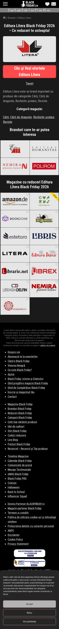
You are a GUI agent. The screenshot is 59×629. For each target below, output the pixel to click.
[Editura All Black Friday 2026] (15, 149)
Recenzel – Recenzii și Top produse (28, 448)
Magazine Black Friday (20, 404)
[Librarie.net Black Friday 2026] (15, 271)
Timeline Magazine (18, 456)
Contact (12, 396)
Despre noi (14, 352)
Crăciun (12, 483)
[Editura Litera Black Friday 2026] (15, 253)
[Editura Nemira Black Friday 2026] (15, 166)
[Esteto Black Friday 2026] (15, 236)
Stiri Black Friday (17, 431)
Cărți (6, 117)
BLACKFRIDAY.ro (32, 4)
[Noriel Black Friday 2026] (44, 218)
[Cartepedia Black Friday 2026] (15, 306)
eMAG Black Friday (18, 474)
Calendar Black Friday (20, 460)
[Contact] (53, 4)
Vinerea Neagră (16, 365)
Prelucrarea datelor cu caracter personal (31, 526)
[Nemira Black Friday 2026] (44, 288)
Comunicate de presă (20, 465)
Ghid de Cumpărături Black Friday (26, 387)
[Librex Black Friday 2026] (44, 271)
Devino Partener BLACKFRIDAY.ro (26, 504)
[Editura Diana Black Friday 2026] (44, 253)
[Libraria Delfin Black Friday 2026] (15, 288)
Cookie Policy (15, 539)
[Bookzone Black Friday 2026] (15, 218)
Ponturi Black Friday (19, 444)
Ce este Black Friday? (20, 370)
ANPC (11, 530)
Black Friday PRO (17, 478)
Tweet (29, 83)
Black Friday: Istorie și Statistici (25, 378)
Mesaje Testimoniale (19, 469)
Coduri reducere (17, 435)
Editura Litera (24, 17)
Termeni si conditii (18, 512)
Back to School (16, 491)
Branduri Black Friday (19, 408)
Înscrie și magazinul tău (21, 392)
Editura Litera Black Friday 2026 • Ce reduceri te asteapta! (29, 28)
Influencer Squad (17, 496)
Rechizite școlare (43, 117)
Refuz (29, 612)
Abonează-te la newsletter (23, 356)
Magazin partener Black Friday (25, 508)
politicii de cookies (47, 345)
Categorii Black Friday (20, 417)
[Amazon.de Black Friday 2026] (15, 201)
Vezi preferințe (29, 621)
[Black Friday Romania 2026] (23, 5)
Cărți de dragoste (21, 117)
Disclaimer (14, 535)
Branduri (12, 17)
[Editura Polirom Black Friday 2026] (44, 166)
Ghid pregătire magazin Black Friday (28, 383)
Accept (29, 604)
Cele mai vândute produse (22, 422)
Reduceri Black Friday (20, 413)
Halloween (14, 487)
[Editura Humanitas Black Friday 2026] (44, 149)
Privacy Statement (18, 544)
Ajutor (11, 374)
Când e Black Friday (19, 361)
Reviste (7, 122)
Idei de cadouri (16, 426)
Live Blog (13, 439)
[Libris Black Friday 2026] (44, 236)
